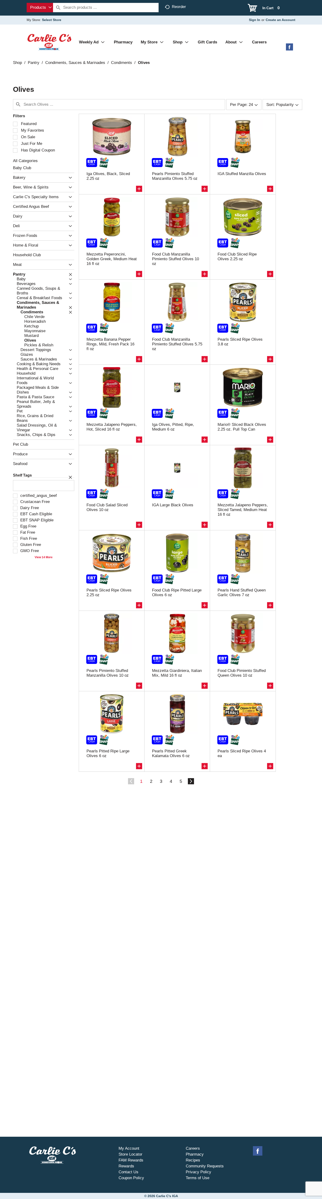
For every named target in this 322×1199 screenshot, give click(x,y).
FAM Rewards (131, 1160)
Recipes (193, 1160)
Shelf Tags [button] (22, 475)
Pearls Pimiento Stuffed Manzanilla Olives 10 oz (108, 673)
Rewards (126, 1166)
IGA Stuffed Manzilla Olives (242, 174)
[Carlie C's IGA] (49, 42)
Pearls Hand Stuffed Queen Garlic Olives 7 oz (242, 592)
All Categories (25, 161)
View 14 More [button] (44, 557)
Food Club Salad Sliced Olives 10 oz (107, 507)
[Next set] (191, 781)
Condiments (121, 62)
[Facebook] (289, 48)
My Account (129, 1148)
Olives (144, 62)
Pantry (33, 62)
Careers (193, 1148)
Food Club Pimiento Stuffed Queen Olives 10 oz (242, 673)
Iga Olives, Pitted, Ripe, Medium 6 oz (173, 427)
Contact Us (128, 1172)
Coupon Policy (131, 1178)
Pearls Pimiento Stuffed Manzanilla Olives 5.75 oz (175, 176)
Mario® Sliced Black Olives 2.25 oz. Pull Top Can (242, 427)
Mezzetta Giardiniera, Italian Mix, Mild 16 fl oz (177, 673)
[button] (69, 177)
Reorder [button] (179, 6)
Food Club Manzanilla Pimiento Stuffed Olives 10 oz (175, 259)
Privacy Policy (198, 1172)
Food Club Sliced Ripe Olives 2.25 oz (237, 256)
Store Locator (130, 1154)
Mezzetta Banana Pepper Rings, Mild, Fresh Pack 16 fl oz (110, 344)
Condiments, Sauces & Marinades (75, 62)
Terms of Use (197, 1178)
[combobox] (40, 7)
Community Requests (205, 1166)
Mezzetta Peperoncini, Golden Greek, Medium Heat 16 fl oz (112, 259)
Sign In (254, 20)
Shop (17, 62)
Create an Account (280, 20)
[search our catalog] (58, 7)
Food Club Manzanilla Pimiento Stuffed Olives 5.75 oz (177, 344)
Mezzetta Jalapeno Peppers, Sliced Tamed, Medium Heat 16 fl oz (243, 510)
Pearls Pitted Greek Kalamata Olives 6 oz (171, 753)
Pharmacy (195, 1154)
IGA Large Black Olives (172, 505)
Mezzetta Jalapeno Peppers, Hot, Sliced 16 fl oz (112, 427)
